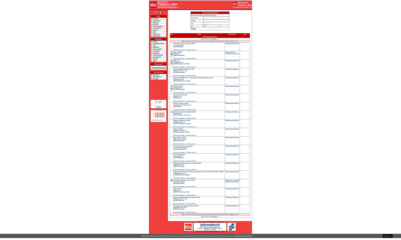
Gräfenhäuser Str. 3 (180, 173)
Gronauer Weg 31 (179, 182)
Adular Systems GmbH (181, 103)
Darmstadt (181, 166)
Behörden (156, 22)
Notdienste (156, 53)
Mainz (180, 98)
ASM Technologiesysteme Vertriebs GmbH (187, 163)
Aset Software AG (179, 154)
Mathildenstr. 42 (179, 165)
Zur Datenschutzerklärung (242, 236)
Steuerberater (157, 57)
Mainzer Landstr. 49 (180, 130)
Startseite (156, 18)
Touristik (155, 59)
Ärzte (154, 45)
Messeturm (156, 75)
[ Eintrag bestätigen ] (179, 50)
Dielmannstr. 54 (179, 79)
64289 (175, 209)
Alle (183, 41)
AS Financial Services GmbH (183, 146)
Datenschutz (156, 36)
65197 (175, 140)
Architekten (156, 51)
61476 (175, 123)
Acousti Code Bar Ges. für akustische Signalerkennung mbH (193, 78)
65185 (175, 89)
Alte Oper (155, 78)
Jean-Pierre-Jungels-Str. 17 (182, 105)
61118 (175, 183)
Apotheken (156, 47)
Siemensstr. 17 (178, 156)
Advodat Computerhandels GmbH (184, 112)
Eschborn (181, 200)
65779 (175, 158)
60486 (175, 64)
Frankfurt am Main (184, 64)
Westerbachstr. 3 (179, 122)
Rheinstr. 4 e (178, 96)
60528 (175, 192)
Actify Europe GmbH (180, 95)
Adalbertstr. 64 (178, 62)
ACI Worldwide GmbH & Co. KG (184, 69)
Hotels (155, 61)
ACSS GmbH (178, 86)
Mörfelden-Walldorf (184, 175)
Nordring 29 (177, 113)
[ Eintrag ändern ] (191, 50)
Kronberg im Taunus (184, 123)
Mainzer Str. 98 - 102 (180, 71)
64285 (175, 166)
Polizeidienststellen (158, 43)
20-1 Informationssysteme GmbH (184, 43)
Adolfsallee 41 (178, 88)
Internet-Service (230, 52)
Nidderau (181, 47)
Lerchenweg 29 (178, 45)
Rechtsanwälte (157, 49)
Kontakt (155, 30)
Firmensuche (157, 20)
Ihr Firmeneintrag (158, 26)
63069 (175, 81)
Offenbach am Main (184, 81)
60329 (175, 132)
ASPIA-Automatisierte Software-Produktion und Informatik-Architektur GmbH (198, 171)
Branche (193, 15)
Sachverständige (158, 55)
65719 (175, 115)
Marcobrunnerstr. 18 (180, 139)
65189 (175, 72)
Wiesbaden (181, 55)
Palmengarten (157, 76)
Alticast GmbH (178, 129)
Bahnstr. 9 (177, 53)
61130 (175, 47)
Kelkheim (181, 158)
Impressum (156, 34)
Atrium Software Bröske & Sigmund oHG (187, 197)
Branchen (156, 24)
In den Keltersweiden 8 (181, 147)
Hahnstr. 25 (177, 190)
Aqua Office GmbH (180, 137)
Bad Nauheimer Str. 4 (180, 207)
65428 (175, 149)
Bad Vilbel (181, 183)
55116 (175, 98)
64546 (175, 175)
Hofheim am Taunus (184, 115)
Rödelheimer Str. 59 (180, 199)
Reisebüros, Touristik (232, 180)
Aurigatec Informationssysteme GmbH (186, 206)
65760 (175, 200)
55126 (175, 106)
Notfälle (155, 41)
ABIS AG (176, 60)
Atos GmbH (177, 189)
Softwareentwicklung (232, 43)
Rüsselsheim (182, 149)
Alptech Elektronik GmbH (182, 120)
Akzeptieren (388, 236)
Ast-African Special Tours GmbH (184, 180)
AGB (154, 32)
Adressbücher (157, 28)
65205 (175, 55)
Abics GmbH (178, 52)
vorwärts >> (215, 39)
